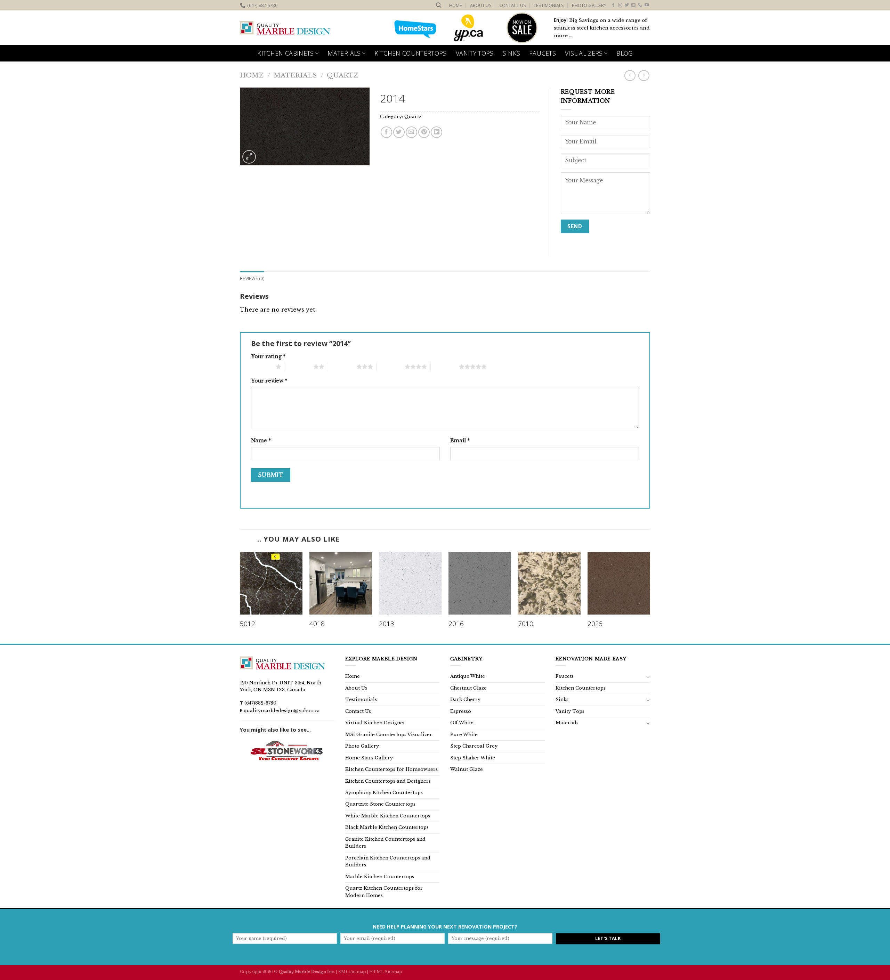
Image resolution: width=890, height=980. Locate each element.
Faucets (542, 53)
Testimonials (549, 5)
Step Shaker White (472, 757)
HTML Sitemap (385, 971)
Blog (624, 53)
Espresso (460, 711)
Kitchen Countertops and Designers (388, 781)
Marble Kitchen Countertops (379, 876)
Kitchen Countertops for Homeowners (391, 769)
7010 (525, 623)
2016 (456, 623)
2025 (595, 623)
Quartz (342, 75)
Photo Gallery (589, 5)
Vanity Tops (475, 53)
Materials (344, 53)
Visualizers (584, 53)
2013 (386, 623)
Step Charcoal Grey (473, 746)
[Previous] (240, 597)
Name (261, 440)
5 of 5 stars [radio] (445, 366)
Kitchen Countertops (410, 53)
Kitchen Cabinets (285, 53)
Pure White (464, 734)
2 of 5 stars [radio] (299, 366)
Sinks (511, 53)
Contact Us (512, 5)
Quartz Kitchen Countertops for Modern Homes (384, 892)
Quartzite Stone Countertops (380, 804)
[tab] (252, 278)
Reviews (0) (252, 278)
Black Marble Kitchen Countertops (387, 827)
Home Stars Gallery (369, 757)
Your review (269, 381)
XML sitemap (352, 971)
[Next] (650, 597)
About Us (481, 5)
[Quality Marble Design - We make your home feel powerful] (285, 28)
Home (455, 5)
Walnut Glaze (466, 769)
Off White (462, 722)
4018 (317, 623)
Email (460, 440)
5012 (247, 623)
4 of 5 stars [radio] (391, 366)
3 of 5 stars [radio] (342, 366)
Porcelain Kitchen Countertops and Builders (387, 861)
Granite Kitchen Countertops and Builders (385, 843)
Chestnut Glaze (468, 688)
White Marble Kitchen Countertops (387, 815)
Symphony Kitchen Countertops (384, 792)
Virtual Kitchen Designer (375, 722)
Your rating (268, 356)
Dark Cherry (465, 699)
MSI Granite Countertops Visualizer (388, 734)
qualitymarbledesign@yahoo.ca (282, 710)
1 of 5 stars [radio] (262, 366)
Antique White (467, 676)
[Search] (438, 5)
